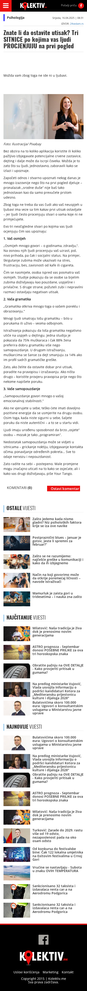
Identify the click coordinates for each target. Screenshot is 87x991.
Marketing (50, 972)
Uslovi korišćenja (26, 972)
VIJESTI (26, 617)
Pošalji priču (69, 5)
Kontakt (68, 972)
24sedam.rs (77, 23)
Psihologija (15, 17)
